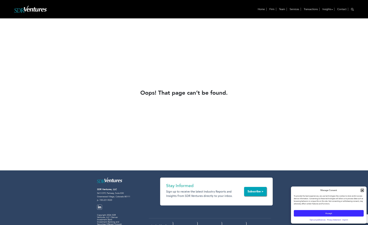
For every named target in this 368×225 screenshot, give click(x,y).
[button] (362, 190)
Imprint (345, 220)
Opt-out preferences (318, 220)
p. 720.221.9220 (104, 200)
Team (282, 9)
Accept (328, 213)
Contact (341, 9)
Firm (271, 9)
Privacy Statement (334, 220)
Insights (326, 9)
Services (294, 9)
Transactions (311, 9)
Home (261, 9)
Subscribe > (255, 191)
